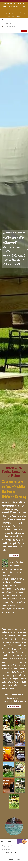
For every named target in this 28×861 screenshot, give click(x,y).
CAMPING (5, 13)
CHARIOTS (23, 6)
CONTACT (18, 16)
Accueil (4, 6)
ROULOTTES (6, 10)
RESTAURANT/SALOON (13, 13)
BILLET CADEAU (11, 16)
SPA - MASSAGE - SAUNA (13, 6)
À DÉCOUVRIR (22, 13)
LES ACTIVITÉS (21, 10)
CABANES (13, 10)
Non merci (10, 859)
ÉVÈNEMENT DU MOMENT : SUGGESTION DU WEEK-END (14, 3)
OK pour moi (17, 859)
